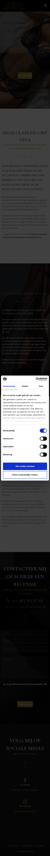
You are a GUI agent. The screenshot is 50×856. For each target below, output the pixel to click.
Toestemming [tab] (9, 386)
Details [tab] (25, 386)
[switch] (43, 439)
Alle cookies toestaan (25, 466)
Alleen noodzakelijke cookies (25, 475)
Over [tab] (41, 386)
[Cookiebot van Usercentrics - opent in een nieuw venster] (36, 379)
